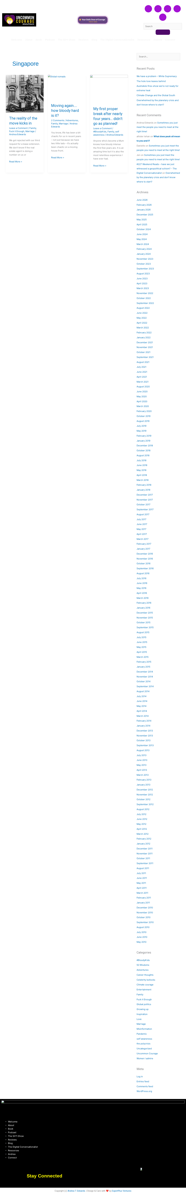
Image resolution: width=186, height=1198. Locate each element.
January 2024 (144, 254)
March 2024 (143, 244)
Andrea (157, 39)
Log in (140, 1076)
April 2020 (142, 401)
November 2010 (145, 912)
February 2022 (144, 332)
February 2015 (144, 661)
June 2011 (142, 878)
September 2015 (145, 627)
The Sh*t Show (66, 39)
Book (39, 39)
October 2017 (143, 504)
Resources (143, 39)
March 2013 (143, 775)
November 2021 (145, 347)
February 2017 (144, 543)
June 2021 (142, 371)
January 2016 (143, 607)
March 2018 (143, 480)
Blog (94, 39)
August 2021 (143, 362)
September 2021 (145, 357)
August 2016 (143, 573)
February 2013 (144, 779)
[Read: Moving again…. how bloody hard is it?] (67, 87)
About (28, 39)
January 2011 (143, 902)
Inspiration (142, 1014)
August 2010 (143, 927)
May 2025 (142, 219)
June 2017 (142, 524)
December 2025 (145, 214)
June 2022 (142, 312)
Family (32, 128)
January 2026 (144, 209)
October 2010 (143, 917)
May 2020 (142, 396)
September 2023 (145, 268)
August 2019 (143, 421)
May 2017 (141, 529)
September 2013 (145, 745)
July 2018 (141, 460)
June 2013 (142, 760)
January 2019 (143, 440)
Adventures (72, 120)
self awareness (144, 1038)
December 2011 (145, 848)
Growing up (143, 1009)
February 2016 (144, 602)
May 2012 (141, 824)
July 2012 (141, 814)
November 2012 (145, 794)
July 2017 (141, 519)
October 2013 (144, 740)
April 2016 (142, 593)
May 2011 (141, 883)
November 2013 (145, 735)
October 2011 (143, 858)
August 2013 (143, 750)
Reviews (83, 39)
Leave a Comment (18, 128)
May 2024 (142, 239)
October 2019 (143, 416)
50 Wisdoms (143, 965)
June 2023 (142, 278)
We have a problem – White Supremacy (157, 76)
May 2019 (141, 430)
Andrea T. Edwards (76, 1191)
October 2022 (144, 298)
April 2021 (142, 376)
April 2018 (142, 475)
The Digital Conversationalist (117, 39)
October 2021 (143, 352)
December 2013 (145, 730)
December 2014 (145, 671)
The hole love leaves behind (151, 81)
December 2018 (145, 445)
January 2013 (143, 784)
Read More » (15, 161)
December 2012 (145, 789)
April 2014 (142, 711)
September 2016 (145, 568)
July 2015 (141, 637)
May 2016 (141, 588)
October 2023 (144, 263)
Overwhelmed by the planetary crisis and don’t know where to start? (158, 177)
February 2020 (144, 411)
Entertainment (144, 989)
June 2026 (142, 199)
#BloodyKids (99, 131)
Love (139, 1019)
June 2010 (142, 937)
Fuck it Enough (16, 131)
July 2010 (141, 932)
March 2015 (143, 657)
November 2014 (145, 676)
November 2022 (145, 293)
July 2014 (141, 696)
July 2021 (141, 367)
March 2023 (143, 288)
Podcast (50, 39)
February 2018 (144, 484)
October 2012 (143, 799)
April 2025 (142, 224)
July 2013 (141, 755)
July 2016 (141, 578)
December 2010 (145, 907)
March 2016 (143, 598)
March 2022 (143, 327)
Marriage (30, 131)
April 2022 (142, 322)
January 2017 (143, 548)
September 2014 (145, 686)
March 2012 (143, 833)
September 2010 (145, 922)
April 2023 (142, 283)
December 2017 (145, 494)
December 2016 (145, 553)
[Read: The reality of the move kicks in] (25, 94)
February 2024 (144, 249)
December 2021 (145, 342)
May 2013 (141, 765)
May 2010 (141, 942)
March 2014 (143, 716)
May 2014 (141, 706)
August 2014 (143, 691)
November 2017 (145, 499)
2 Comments (57, 120)
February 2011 (144, 897)
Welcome (16, 39)
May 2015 (141, 647)
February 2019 (144, 435)
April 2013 (142, 770)
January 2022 (144, 337)
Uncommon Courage (147, 1053)
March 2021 (143, 381)
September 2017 (145, 509)
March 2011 (142, 892)
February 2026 (144, 204)
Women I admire (145, 1058)
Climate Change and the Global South (156, 95)
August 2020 (143, 386)
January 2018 (143, 489)
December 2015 (145, 612)
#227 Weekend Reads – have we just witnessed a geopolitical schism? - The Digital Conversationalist (157, 168)
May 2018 (141, 470)
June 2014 (142, 701)
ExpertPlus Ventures (121, 1191)
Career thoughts (145, 974)
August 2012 (143, 809)
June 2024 (142, 234)
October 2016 (143, 563)
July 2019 (141, 425)
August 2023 (143, 273)
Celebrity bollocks (146, 979)
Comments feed (145, 1086)
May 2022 (142, 317)
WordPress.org (144, 1091)
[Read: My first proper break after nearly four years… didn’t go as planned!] (109, 89)
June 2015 (142, 642)
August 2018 (143, 455)
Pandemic (142, 1033)
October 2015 (143, 622)
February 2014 (144, 720)
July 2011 (141, 873)
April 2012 (142, 829)
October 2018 (143, 450)
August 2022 (143, 308)
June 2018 (142, 465)
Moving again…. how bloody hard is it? (65, 110)
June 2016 (142, 583)
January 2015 (143, 666)
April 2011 (142, 888)
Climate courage (145, 984)
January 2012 (143, 843)
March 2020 (143, 406)
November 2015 (145, 617)
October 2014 (144, 681)
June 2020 (142, 391)
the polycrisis (143, 1043)
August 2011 (143, 868)
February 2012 (144, 838)
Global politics (144, 1004)
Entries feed (143, 1081)
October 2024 (144, 229)
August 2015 (143, 632)
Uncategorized (144, 1048)
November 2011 (145, 853)
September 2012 (145, 804)
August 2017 (143, 514)
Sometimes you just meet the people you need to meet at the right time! (157, 127)
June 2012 (142, 819)
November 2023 (145, 258)
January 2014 (143, 725)
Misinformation (144, 1028)
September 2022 (145, 303)
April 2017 (142, 534)
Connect (170, 39)
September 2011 (145, 863)
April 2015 (142, 652)
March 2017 (143, 539)
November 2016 (145, 558)
